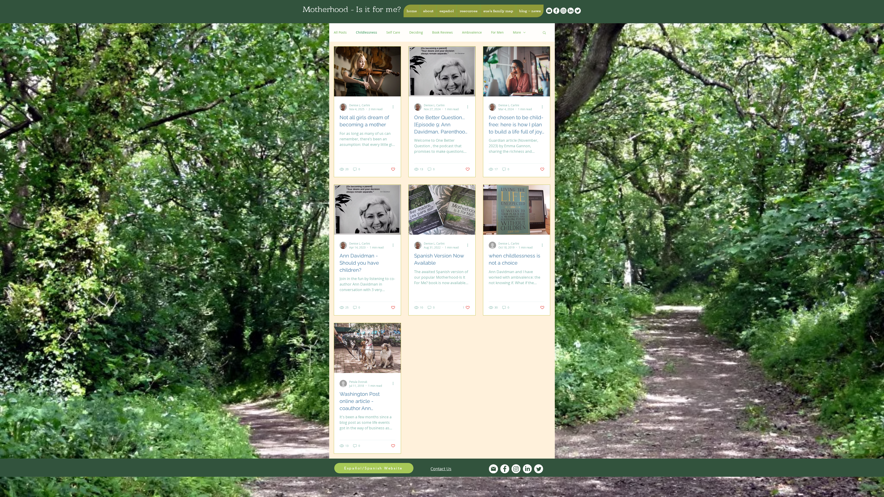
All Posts (340, 32)
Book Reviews (442, 32)
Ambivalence (472, 32)
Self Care (393, 32)
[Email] (549, 11)
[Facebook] (556, 11)
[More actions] (394, 107)
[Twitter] (578, 11)
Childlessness (366, 32)
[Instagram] (563, 11)
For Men (497, 32)
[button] (428, 11)
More (517, 32)
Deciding (416, 32)
